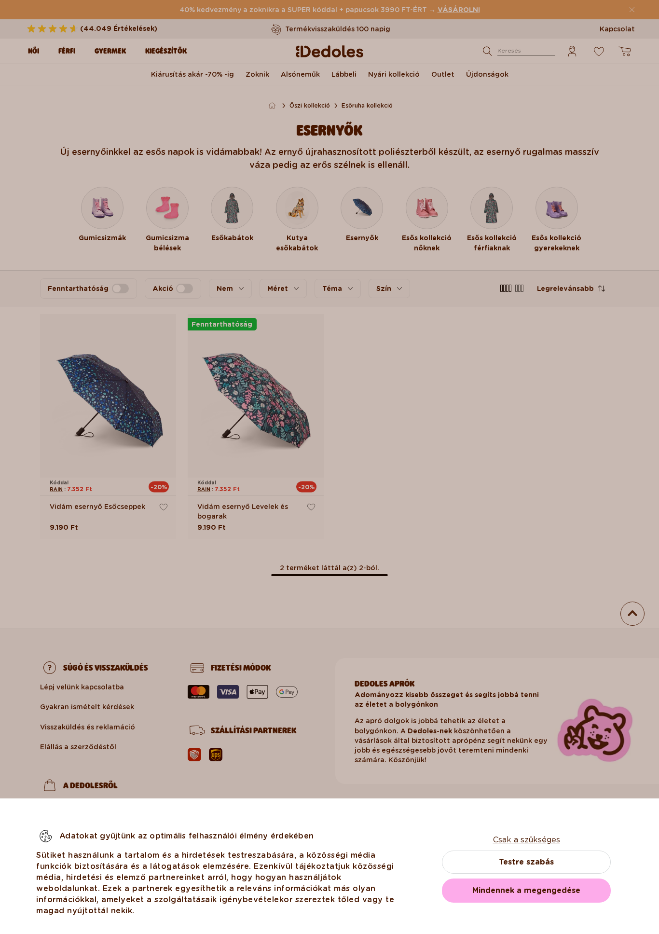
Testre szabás (526, 861)
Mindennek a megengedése (526, 890)
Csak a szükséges (526, 839)
